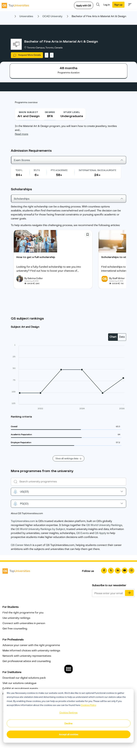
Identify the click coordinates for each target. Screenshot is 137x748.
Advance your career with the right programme (31, 645)
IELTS (37, 170)
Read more (21, 134)
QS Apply (100, 533)
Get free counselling (15, 628)
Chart (113, 336)
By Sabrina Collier (33, 278)
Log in (106, 4)
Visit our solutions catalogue (19, 683)
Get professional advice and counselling (27, 661)
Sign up (118, 4)
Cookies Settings (68, 712)
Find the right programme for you (23, 612)
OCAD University (52, 16)
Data (122, 336)
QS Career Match (21, 545)
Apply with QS (83, 5)
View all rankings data (66, 458)
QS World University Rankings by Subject (40, 529)
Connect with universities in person (24, 623)
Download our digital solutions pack (24, 677)
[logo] (15, 4)
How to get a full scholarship (35, 257)
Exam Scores (22, 160)
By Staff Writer (117, 278)
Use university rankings (16, 618)
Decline (68, 723)
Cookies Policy (88, 705)
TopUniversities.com (23, 521)
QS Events (82, 533)
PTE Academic (59, 170)
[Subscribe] (129, 593)
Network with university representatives (27, 656)
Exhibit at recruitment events (20, 688)
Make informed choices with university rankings (31, 650)
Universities (26, 16)
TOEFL (19, 170)
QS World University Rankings (104, 525)
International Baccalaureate (97, 170)
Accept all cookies (68, 734)
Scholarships (21, 198)
